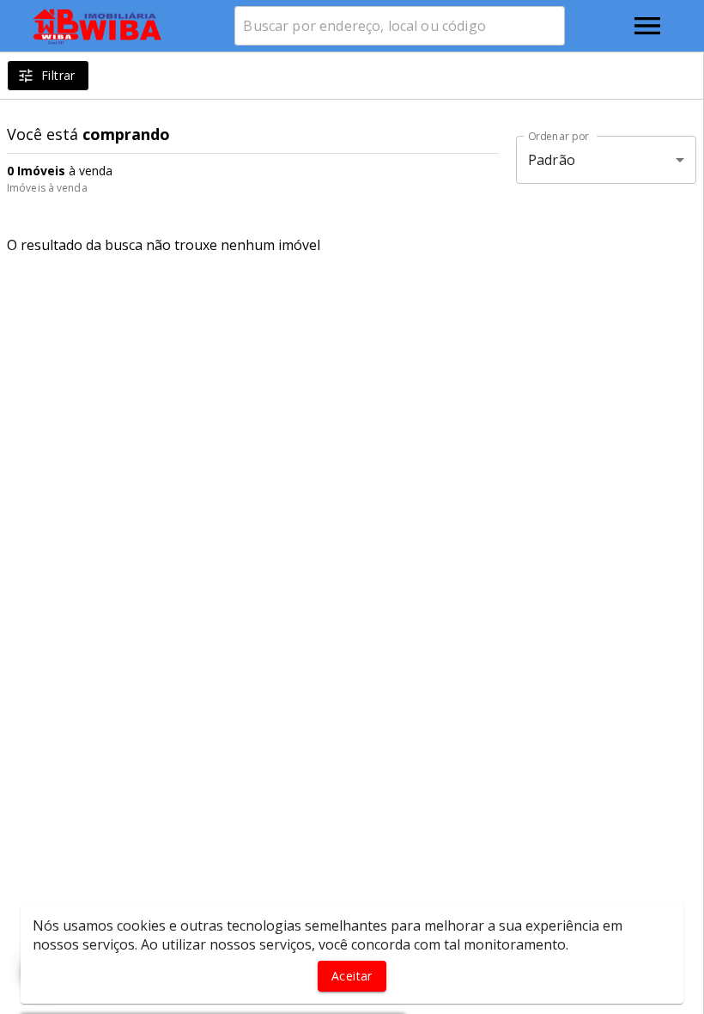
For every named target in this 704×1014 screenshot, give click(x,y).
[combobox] (399, 26)
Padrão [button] (551, 159)
